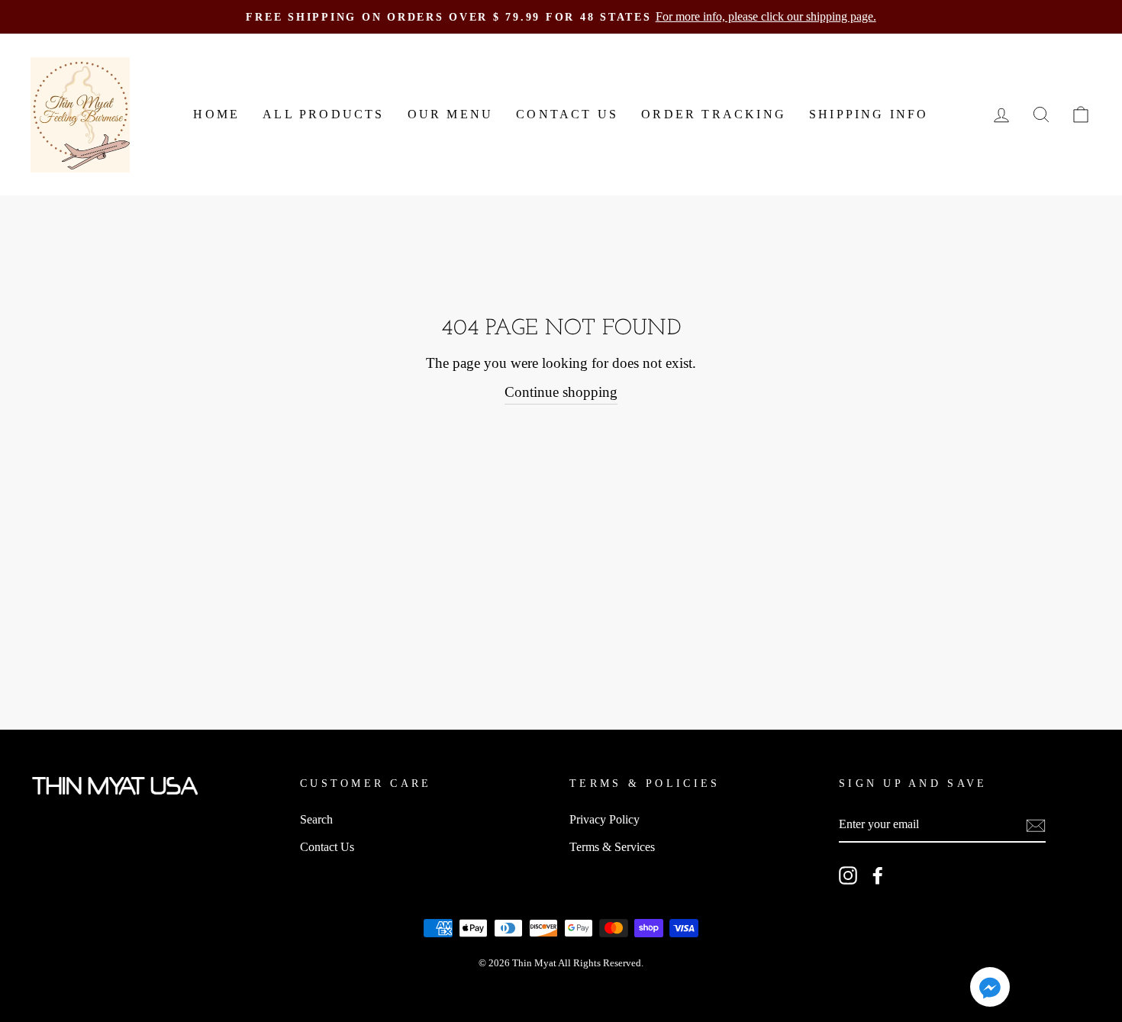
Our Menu (451, 114)
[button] (990, 989)
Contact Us (567, 114)
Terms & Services (612, 846)
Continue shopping (561, 392)
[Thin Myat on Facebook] (878, 875)
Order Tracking (713, 114)
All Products (323, 114)
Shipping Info (869, 114)
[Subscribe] (1036, 825)
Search (316, 819)
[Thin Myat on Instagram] (848, 875)
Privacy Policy (604, 819)
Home (216, 114)
